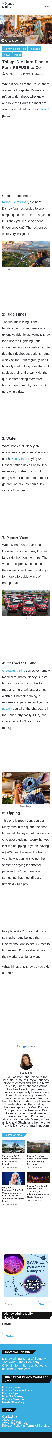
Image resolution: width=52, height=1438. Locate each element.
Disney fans (19, 459)
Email (6, 1323)
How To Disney (12, 1396)
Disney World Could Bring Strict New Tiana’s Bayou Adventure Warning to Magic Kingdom (38, 1191)
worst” (44, 109)
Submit (11, 1336)
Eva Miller (10, 74)
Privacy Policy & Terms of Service (25, 1425)
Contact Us (10, 1416)
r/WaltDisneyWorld (15, 202)
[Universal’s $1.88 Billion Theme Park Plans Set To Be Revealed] (13, 1146)
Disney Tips (10, 1393)
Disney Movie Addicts (17, 1390)
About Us (8, 1419)
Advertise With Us (14, 1422)
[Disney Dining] (10, 6)
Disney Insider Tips (15, 48)
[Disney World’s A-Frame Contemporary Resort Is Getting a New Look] (38, 1146)
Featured (34, 48)
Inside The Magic (14, 1402)
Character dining (13, 670)
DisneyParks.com (18, 1369)
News (7, 54)
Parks (17, 54)
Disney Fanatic (12, 1387)
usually (7, 709)
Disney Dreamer (13, 1399)
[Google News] (26, 1046)
